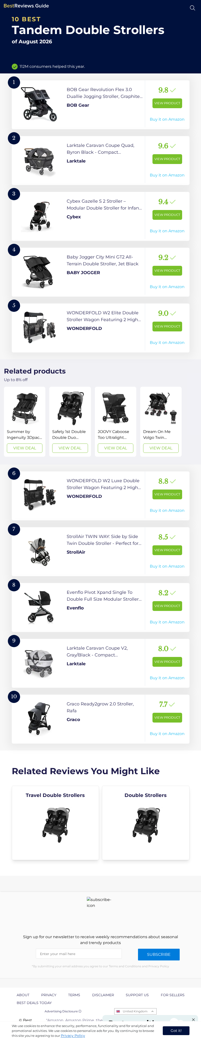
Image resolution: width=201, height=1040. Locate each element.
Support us (137, 995)
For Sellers (173, 995)
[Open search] (192, 8)
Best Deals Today (34, 1003)
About (23, 995)
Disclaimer (103, 995)
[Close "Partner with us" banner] (193, 1019)
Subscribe (159, 954)
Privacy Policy (73, 1035)
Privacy (48, 995)
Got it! (176, 1030)
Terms (74, 995)
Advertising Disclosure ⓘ (63, 1011)
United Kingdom (135, 1011)
